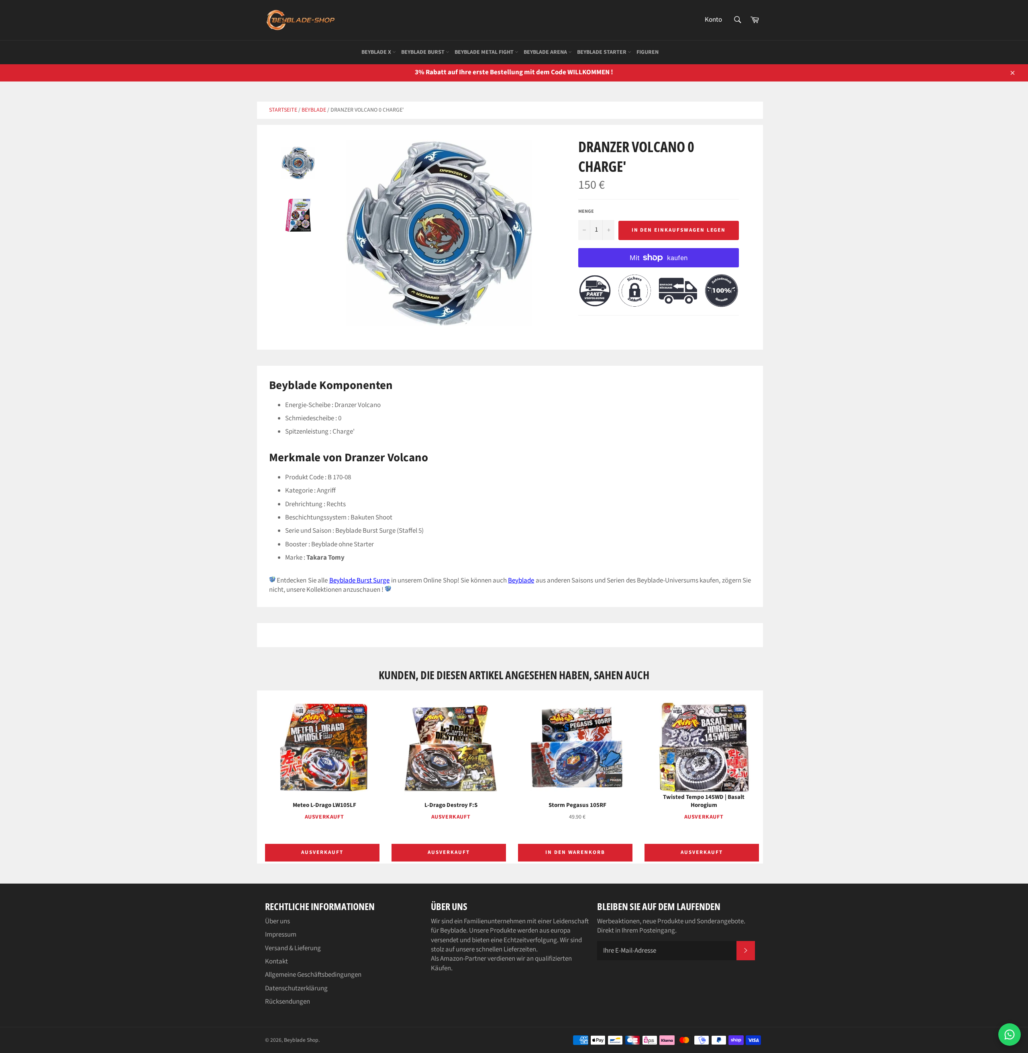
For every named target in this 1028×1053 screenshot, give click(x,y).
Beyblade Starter (602, 52)
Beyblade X (376, 52)
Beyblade (314, 110)
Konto (713, 19)
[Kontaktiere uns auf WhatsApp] (1009, 1034)
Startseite (283, 110)
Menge (586, 211)
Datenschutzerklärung (296, 988)
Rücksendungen (287, 1001)
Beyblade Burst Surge (359, 580)
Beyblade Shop (301, 1040)
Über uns (277, 921)
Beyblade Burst (423, 52)
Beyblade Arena (546, 52)
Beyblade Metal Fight (485, 52)
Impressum (280, 934)
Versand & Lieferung (293, 948)
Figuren (647, 52)
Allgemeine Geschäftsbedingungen (313, 975)
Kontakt (276, 961)
